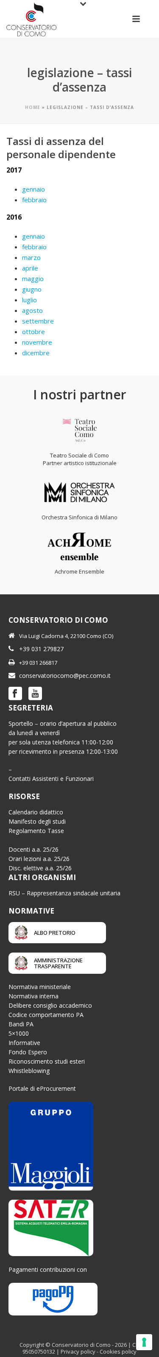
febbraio (34, 199)
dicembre (36, 352)
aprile (30, 268)
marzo (31, 257)
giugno (32, 289)
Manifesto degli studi (37, 821)
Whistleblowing (29, 1071)
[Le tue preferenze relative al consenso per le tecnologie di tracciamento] (144, 1342)
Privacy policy (78, 1351)
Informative (24, 1043)
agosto (32, 310)
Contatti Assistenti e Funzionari (51, 779)
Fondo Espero (27, 1052)
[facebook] (15, 694)
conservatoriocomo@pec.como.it (65, 676)
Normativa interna (33, 996)
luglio (29, 299)
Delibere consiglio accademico (50, 1005)
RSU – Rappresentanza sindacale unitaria (64, 893)
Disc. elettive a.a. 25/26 (40, 868)
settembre (38, 321)
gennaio (33, 189)
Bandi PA (20, 1024)
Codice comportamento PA (46, 1015)
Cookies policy (118, 1351)
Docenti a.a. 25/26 (33, 849)
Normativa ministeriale (39, 987)
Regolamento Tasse (36, 831)
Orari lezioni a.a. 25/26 (39, 859)
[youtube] (35, 694)
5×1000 (18, 1033)
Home (32, 107)
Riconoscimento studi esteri (46, 1061)
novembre (37, 342)
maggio (33, 278)
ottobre (33, 331)
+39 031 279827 (41, 649)
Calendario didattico (35, 812)
